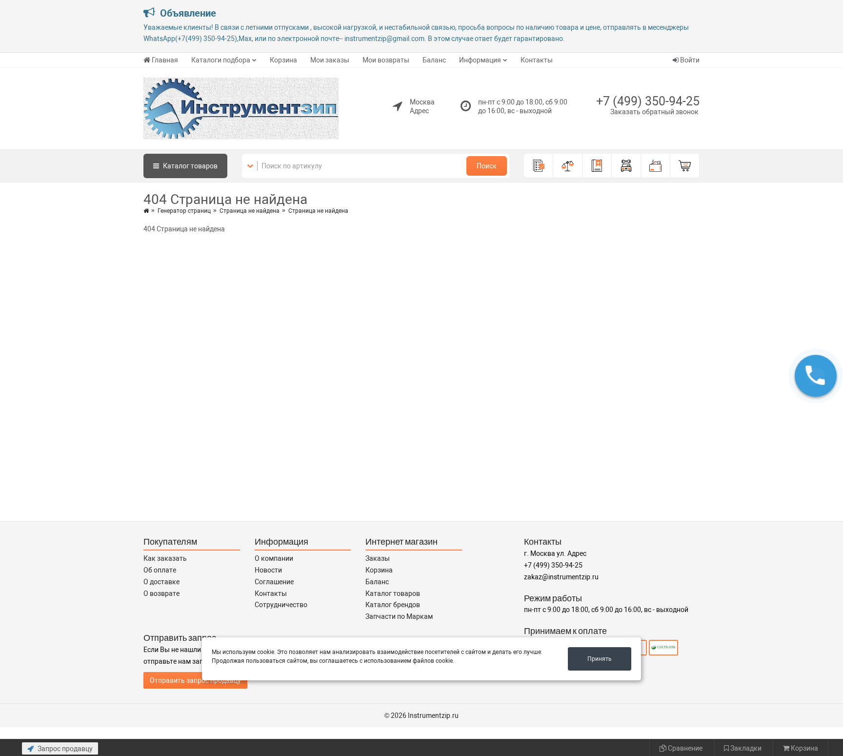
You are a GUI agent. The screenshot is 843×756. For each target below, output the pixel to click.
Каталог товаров (392, 593)
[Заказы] (538, 166)
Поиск (487, 166)
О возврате (161, 593)
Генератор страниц (184, 210)
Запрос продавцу (64, 749)
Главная (165, 60)
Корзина (283, 60)
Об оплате (159, 570)
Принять (599, 658)
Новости (268, 570)
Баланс (434, 60)
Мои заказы (329, 60)
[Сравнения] (567, 166)
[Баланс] (655, 166)
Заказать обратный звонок (654, 112)
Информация (480, 60)
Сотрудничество (281, 605)
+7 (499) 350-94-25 (648, 101)
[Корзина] (685, 166)
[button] (816, 376)
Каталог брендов (392, 605)
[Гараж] (626, 166)
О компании (274, 558)
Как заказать (165, 558)
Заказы (377, 558)
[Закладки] (597, 166)
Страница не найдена (250, 210)
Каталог (189, 166)
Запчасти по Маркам (399, 616)
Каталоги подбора (220, 60)
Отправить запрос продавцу (195, 680)
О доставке (161, 582)
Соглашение (274, 582)
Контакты (537, 60)
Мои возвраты (385, 60)
